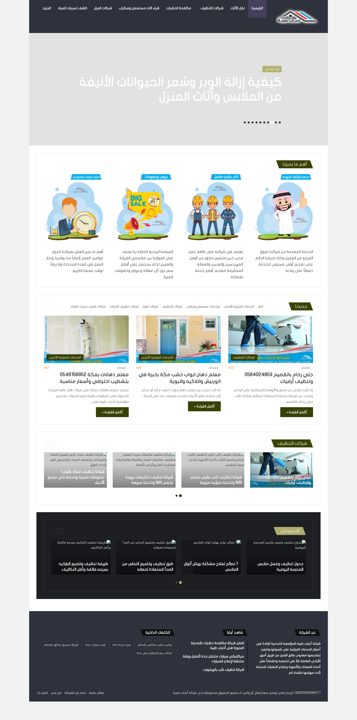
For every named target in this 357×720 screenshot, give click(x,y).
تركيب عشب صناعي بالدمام (154, 644)
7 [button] (256, 122)
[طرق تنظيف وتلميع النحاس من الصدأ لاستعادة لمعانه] (146, 557)
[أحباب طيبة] (296, 16)
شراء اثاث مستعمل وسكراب (139, 8)
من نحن (56, 693)
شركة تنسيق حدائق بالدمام (61, 644)
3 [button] (272, 122)
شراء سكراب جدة (95, 644)
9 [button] (249, 122)
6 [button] (260, 122)
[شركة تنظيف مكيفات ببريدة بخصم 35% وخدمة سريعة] (144, 470)
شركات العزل (103, 8)
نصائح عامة (96, 693)
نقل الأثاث (237, 8)
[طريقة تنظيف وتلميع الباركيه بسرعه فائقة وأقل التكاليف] (80, 557)
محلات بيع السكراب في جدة (154, 653)
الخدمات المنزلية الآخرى (239, 306)
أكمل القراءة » (296, 412)
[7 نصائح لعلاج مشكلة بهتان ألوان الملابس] (217, 557)
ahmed (305, 367)
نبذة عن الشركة (75, 693)
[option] (178, 85)
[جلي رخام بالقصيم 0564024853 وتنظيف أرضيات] (281, 470)
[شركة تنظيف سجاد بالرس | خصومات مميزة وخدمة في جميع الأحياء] (75, 470)
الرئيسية (257, 8)
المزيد (46, 8)
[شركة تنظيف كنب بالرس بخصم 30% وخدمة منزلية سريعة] (212, 470)
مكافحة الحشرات (178, 8)
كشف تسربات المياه (72, 8)
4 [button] (268, 122)
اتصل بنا (43, 693)
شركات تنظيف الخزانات (124, 306)
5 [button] (264, 122)
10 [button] (245, 122)
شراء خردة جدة (121, 644)
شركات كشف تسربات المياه (88, 306)
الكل (260, 306)
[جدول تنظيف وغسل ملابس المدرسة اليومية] (276, 557)
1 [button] (280, 122)
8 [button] (253, 122)
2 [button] (276, 122)
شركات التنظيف (212, 8)
